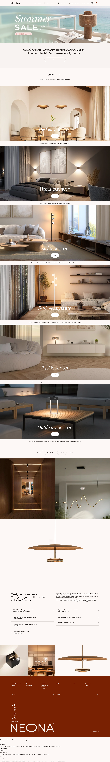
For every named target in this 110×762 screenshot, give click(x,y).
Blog (27, 683)
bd (98, 731)
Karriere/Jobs (29, 685)
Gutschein (72, 683)
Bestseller (63, 3)
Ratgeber (87, 685)
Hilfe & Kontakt (85, 3)
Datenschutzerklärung (16, 683)
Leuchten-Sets (75, 3)
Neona (16, 721)
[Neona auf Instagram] (15, 710)
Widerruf (43, 688)
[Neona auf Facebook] (15, 705)
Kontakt (57, 683)
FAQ (86, 682)
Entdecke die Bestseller (54, 60)
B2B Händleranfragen (60, 682)
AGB (13, 682)
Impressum (14, 685)
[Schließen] (0, 738)
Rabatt (71, 682)
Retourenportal (44, 682)
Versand (43, 683)
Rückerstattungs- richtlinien (45, 686)
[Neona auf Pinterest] (15, 708)
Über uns (28, 682)
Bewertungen (88, 683)
